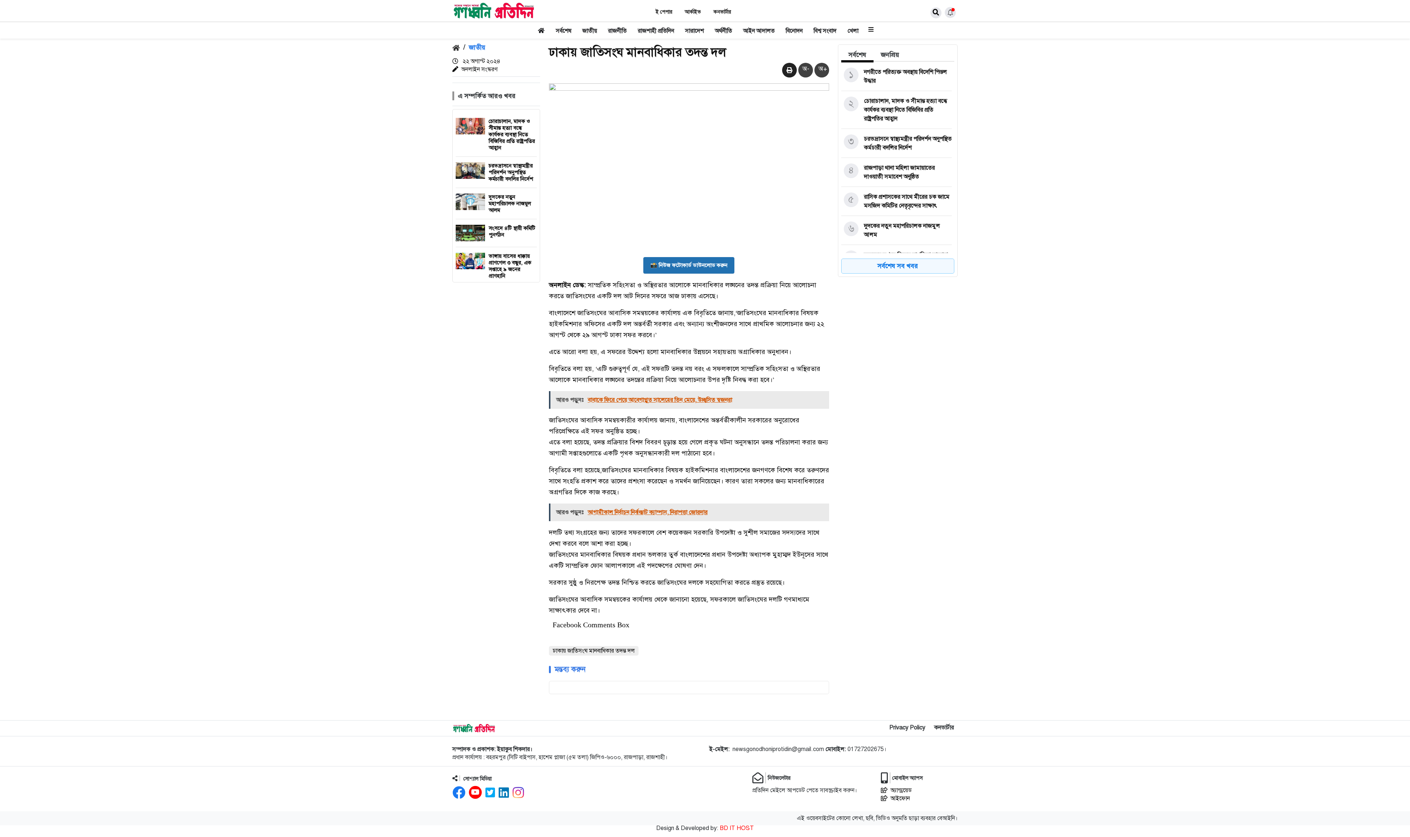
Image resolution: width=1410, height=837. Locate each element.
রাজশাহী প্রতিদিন (656, 31)
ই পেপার (664, 12)
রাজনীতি (617, 31)
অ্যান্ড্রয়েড (901, 790)
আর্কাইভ (693, 12)
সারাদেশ (694, 31)
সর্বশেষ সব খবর (898, 266)
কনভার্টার (722, 12)
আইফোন (900, 798)
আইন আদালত (759, 31)
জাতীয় (589, 31)
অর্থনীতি (723, 31)
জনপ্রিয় (890, 55)
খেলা (852, 31)
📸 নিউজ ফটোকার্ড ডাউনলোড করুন (688, 265)
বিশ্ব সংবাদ (825, 31)
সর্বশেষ (563, 31)
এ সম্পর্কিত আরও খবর (487, 96)
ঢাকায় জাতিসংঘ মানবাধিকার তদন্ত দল (594, 650)
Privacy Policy (907, 727)
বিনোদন (794, 31)
